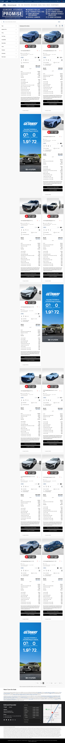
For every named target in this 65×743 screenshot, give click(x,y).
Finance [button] (44, 4)
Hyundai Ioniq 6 (33, 729)
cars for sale (29, 728)
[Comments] (39, 60)
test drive (56, 699)
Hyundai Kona (56, 728)
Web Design (29, 740)
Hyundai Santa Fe (8, 729)
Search (59, 21)
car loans (53, 692)
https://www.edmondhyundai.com (38, 734)
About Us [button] (48, 4)
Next (52, 683)
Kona (18, 694)
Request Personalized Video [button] (30, 103)
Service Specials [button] (34, 4)
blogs (50, 693)
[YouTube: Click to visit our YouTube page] (6, 719)
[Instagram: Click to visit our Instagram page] (13, 719)
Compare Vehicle (25, 110)
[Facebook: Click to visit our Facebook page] (4, 719)
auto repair (39, 692)
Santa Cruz (25, 694)
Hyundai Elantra (29, 729)
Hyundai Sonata (51, 728)
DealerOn (15, 740)
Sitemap (18, 740)
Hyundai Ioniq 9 (39, 729)
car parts (45, 692)
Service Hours (26, 719)
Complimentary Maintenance (11, 699)
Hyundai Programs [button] (55, 4)
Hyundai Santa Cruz (18, 729)
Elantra (14, 694)
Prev (41, 683)
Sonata (31, 694)
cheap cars (49, 692)
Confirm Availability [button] (30, 106)
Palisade (21, 694)
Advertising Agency (24, 740)
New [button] (19, 4)
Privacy (21, 740)
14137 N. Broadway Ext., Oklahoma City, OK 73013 (48, 1)
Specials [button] (40, 4)
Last (55, 683)
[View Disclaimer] (28, 60)
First (37, 683)
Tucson (34, 694)
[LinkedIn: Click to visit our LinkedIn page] (9, 719)
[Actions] (39, 51)
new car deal (31, 699)
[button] (40, 36)
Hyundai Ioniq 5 (47, 728)
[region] (30, 85)
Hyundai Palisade (23, 729)
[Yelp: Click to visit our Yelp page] (15, 719)
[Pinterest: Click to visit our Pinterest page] (11, 719)
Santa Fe (28, 694)
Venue (36, 694)
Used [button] (22, 4)
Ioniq (17, 694)
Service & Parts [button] (27, 4)
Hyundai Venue (13, 729)
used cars (23, 728)
